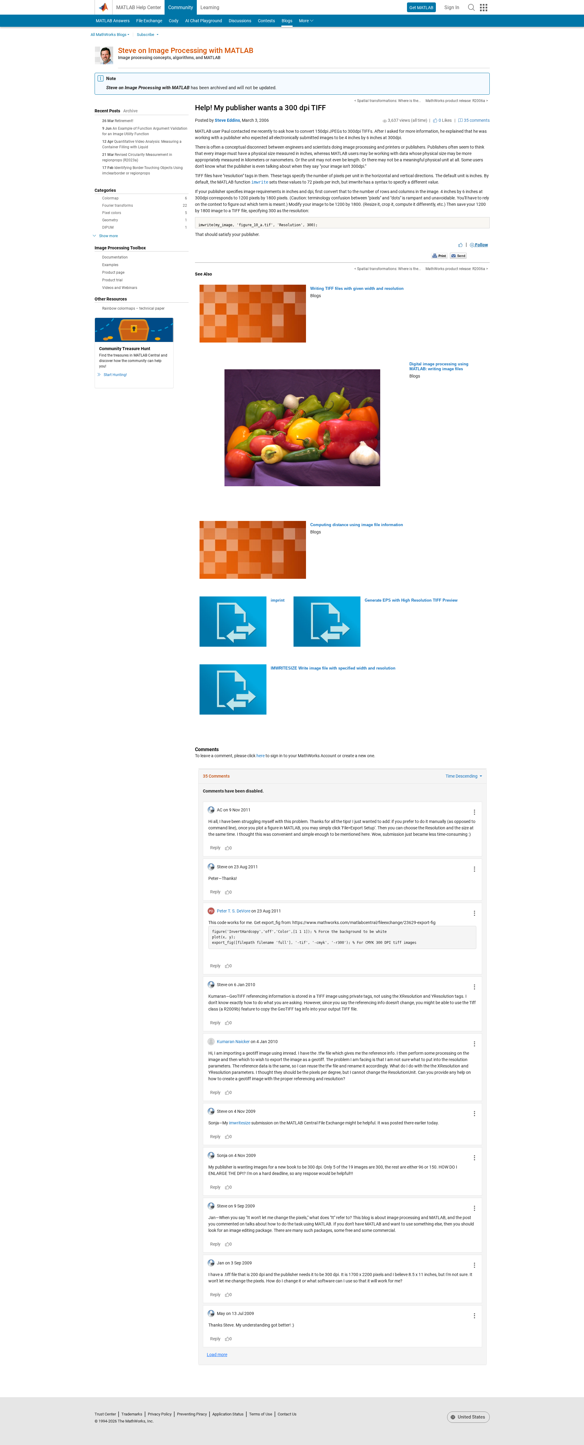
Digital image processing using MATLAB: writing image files (438, 366)
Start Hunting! (115, 375)
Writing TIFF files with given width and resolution (357, 288)
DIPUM (144, 227)
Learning (209, 7)
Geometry (144, 220)
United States (471, 1417)
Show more (108, 236)
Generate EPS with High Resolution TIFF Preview (411, 600)
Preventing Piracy (192, 1414)
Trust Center (105, 1414)
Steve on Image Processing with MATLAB (185, 50)
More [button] (304, 20)
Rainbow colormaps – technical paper (133, 308)
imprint (277, 600)
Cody (174, 20)
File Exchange (149, 20)
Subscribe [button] (145, 35)
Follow (481, 244)
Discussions (240, 20)
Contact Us (287, 1414)
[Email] (458, 255)
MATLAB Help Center (138, 7)
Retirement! (124, 121)
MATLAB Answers (112, 20)
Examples (110, 265)
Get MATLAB (421, 7)
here (260, 755)
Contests (266, 20)
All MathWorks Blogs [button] (109, 35)
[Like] (460, 244)
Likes (445, 120)
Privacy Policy (160, 1414)
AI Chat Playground (203, 20)
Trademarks (131, 1414)
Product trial (112, 280)
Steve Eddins (227, 120)
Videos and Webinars (119, 288)
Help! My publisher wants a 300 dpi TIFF (260, 108)
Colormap (144, 198)
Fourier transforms (144, 205)
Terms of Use (260, 1414)
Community (180, 7)
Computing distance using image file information (356, 524)
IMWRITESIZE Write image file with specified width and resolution (333, 668)
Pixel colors (144, 213)
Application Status (228, 1414)
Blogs (287, 20)
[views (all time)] (385, 121)
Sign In (453, 9)
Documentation (115, 257)
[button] (471, 7)
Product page (113, 272)
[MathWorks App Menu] (483, 7)
